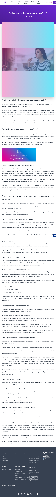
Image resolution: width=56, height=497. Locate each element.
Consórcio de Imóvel (26, 2)
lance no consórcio (49, 179)
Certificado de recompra (34, 456)
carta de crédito (28, 144)
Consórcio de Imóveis (20, 453)
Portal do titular (32, 462)
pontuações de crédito (9, 250)
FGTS (10, 366)
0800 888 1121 (32, 470)
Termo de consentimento (34, 460)
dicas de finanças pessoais (21, 280)
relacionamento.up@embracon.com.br (24, 477)
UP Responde (5, 458)
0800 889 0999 (18, 471)
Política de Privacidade (34, 458)
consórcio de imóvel (33, 359)
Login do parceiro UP (7, 469)
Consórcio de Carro (18, 2)
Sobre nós (12, 2)
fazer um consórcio (12, 120)
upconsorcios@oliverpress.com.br (10, 487)
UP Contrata (5, 460)
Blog (32, 1)
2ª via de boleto (48, 2)
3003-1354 (17, 469)
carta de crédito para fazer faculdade (11, 332)
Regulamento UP (32, 453)
